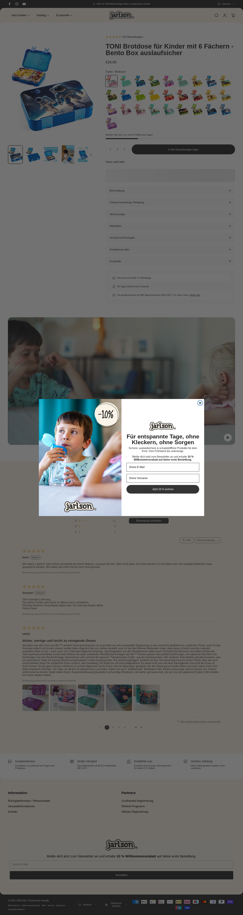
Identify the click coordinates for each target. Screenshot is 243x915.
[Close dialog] (200, 403)
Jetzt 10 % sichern (163, 489)
